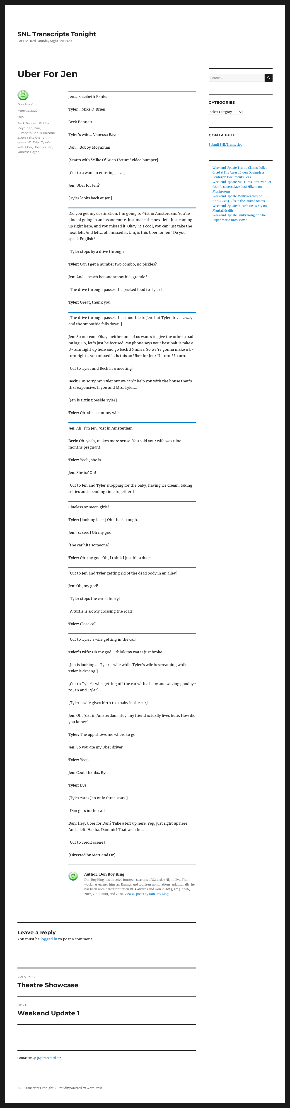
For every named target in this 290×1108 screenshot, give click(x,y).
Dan (37, 128)
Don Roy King (27, 104)
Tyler (36, 142)
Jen (23, 137)
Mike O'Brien (36, 137)
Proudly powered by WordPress (80, 1088)
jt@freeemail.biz (49, 1058)
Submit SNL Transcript (225, 145)
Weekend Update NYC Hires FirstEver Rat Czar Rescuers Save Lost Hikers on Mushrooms (242, 186)
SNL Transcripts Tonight (56, 34)
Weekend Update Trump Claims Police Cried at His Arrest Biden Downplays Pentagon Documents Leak (240, 172)
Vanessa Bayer (28, 152)
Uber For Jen (43, 147)
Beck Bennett (27, 123)
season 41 (24, 142)
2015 (20, 117)
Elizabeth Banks (29, 133)
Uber (28, 147)
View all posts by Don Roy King (146, 894)
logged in (49, 939)
